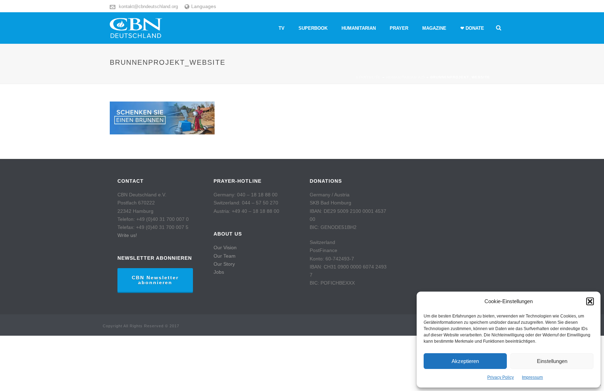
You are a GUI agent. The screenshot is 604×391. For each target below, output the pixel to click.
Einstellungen (552, 361)
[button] (590, 301)
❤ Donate (472, 28)
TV (282, 28)
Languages (203, 6)
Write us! (127, 235)
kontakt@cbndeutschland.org (148, 6)
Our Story (224, 264)
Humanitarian (358, 28)
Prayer (399, 28)
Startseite (368, 77)
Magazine (434, 28)
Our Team (225, 256)
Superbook (313, 28)
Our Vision (225, 247)
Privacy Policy (500, 377)
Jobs (219, 272)
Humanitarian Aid (405, 77)
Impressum (532, 377)
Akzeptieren (465, 361)
